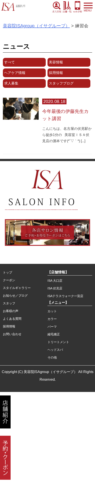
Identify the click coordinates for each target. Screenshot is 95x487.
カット (52, 311)
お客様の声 (10, 311)
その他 (52, 357)
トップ (7, 272)
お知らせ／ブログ (15, 295)
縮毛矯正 (54, 334)
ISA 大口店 (55, 280)
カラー (52, 319)
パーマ (52, 326)
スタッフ (9, 303)
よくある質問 (12, 318)
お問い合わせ (12, 334)
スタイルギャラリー (17, 288)
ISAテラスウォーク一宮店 (65, 296)
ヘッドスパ (55, 349)
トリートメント (58, 342)
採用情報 (9, 326)
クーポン (9, 280)
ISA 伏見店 (55, 288)
